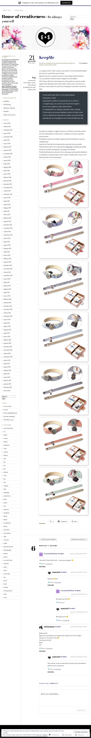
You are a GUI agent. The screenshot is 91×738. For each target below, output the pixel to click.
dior (5, 458)
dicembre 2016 (8, 225)
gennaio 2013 (7, 384)
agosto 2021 (7, 133)
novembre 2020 (8, 137)
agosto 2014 (7, 319)
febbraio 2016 (7, 258)
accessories (31, 80)
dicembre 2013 (8, 346)
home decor (7, 496)
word (5, 597)
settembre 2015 (8, 275)
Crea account (7, 406)
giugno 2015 (7, 285)
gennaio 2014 (7, 343)
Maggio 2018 (7, 167)
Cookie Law (18, 10)
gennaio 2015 (7, 302)
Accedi (6, 409)
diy (4, 462)
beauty (5, 442)
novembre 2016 (8, 228)
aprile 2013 (7, 374)
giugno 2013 (7, 367)
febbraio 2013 (7, 380)
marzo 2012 (7, 390)
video (5, 594)
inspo (5, 499)
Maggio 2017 (7, 208)
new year (6, 540)
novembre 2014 (8, 309)
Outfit (5, 543)
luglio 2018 (7, 164)
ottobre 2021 (7, 126)
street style (7, 574)
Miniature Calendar (9, 108)
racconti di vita (8, 560)
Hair (5, 489)
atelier (5, 435)
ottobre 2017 (7, 191)
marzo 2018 (7, 174)
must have (7, 530)
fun (74, 63)
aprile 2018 (7, 170)
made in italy (32, 89)
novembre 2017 (8, 187)
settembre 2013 (8, 357)
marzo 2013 (7, 377)
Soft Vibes (6, 101)
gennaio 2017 (7, 221)
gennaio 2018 (7, 181)
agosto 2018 (7, 160)
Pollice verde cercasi (9, 115)
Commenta (81, 710)
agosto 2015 (7, 279)
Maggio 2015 (7, 289)
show (5, 570)
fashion (69, 63)
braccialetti (27, 82)
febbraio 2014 (7, 340)
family (33, 85)
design (65, 63)
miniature (6, 513)
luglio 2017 (7, 201)
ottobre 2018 (7, 157)
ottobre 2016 (7, 231)
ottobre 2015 (7, 272)
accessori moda (58, 63)
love (34, 87)
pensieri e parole (8, 546)
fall (4, 469)
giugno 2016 (7, 245)
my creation (7, 533)
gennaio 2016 (7, 262)
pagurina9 (48, 63)
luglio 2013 (7, 363)
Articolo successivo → (78, 539)
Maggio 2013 (7, 370)
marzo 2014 (7, 336)
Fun (5, 482)
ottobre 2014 (7, 313)
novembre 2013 (8, 350)
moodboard (7, 523)
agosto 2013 (7, 360)
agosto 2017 (7, 197)
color (5, 448)
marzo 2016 (7, 255)
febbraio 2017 (7, 218)
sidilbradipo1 (49, 626)
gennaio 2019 (7, 150)
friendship (26, 87)
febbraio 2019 (7, 147)
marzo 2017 (7, 214)
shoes (5, 567)
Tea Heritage (7, 104)
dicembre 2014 (8, 306)
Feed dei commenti (9, 416)
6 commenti (84, 63)
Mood (51, 65)
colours (6, 452)
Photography (7, 550)
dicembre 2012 (8, 387)
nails (5, 536)
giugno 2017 (7, 204)
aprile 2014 (7, 333)
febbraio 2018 (7, 177)
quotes (6, 557)
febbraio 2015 (7, 299)
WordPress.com (8, 420)
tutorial (6, 587)
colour (33, 82)
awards (6, 438)
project (6, 553)
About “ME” (7, 10)
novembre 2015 (8, 269)
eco (5, 465)
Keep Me (69, 147)
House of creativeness (23, 16)
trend (54, 65)
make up (6, 509)
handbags (6, 492)
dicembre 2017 (8, 184)
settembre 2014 (8, 316)
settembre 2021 (8, 130)
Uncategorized (8, 591)
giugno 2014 (7, 326)
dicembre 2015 (8, 265)
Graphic (41, 65)
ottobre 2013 (7, 353)
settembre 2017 (8, 194)
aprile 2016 (7, 252)
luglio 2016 (7, 242)
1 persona (49, 564)
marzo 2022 (7, 123)
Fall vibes (6, 111)
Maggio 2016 (7, 248)
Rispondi (42, 566)
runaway (6, 563)
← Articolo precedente (47, 539)
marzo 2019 (7, 143)
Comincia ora (66, 3)
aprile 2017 (7, 211)
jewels (47, 65)
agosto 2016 (7, 238)
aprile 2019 (7, 140)
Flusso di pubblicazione (10, 413)
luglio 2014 (7, 323)
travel (5, 580)
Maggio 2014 (7, 330)
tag (4, 577)
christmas (7, 445)
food (5, 475)
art (4, 431)
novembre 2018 (8, 153)
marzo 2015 (7, 296)
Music (5, 526)
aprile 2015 (7, 292)
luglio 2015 (7, 282)
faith (29, 85)
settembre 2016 (8, 235)
